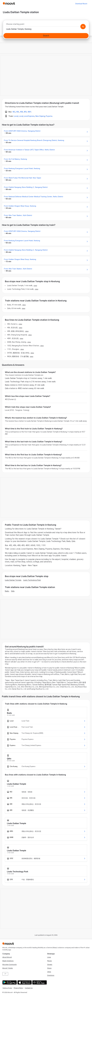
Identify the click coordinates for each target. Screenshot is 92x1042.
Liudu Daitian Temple (13, 580)
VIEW (35, 285)
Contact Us (29, 988)
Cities (49, 972)
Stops (49, 968)
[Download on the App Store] (24, 982)
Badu (7, 591)
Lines (49, 957)
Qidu (12, 591)
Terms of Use (7, 988)
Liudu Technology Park (32, 580)
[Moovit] (9, 3)
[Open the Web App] (39, 982)
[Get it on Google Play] (9, 982)
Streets (49, 964)
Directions (50, 975)
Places (49, 961)
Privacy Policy (18, 988)
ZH (5, 973)
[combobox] (46, 25)
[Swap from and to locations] (83, 26)
